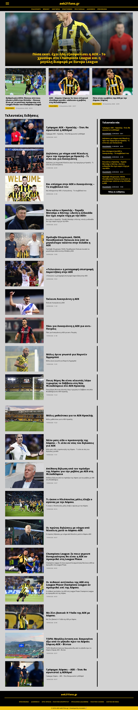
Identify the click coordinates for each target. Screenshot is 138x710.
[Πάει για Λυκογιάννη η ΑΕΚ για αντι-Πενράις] (24, 330)
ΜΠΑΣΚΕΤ (46, 9)
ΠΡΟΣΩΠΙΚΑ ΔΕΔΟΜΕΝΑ (79, 702)
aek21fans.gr (69, 694)
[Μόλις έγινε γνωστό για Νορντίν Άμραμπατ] (24, 359)
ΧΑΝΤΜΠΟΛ (56, 9)
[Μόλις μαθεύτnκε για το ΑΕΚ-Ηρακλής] (24, 418)
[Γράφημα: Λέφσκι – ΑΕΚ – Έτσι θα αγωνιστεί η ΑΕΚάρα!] (24, 674)
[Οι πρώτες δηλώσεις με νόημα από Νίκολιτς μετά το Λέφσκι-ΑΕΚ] (24, 532)
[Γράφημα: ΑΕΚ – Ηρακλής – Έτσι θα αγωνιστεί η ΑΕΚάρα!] (24, 132)
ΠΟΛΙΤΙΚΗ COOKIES (97, 702)
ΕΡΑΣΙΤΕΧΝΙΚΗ (67, 9)
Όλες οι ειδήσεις (116, 192)
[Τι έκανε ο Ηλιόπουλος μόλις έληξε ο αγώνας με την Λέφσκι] (24, 503)
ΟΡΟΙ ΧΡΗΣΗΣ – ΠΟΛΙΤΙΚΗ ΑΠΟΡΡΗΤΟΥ (55, 702)
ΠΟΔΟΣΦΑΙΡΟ (36, 9)
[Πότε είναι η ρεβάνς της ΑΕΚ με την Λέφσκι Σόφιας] (112, 81)
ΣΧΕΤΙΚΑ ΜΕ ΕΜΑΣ (112, 702)
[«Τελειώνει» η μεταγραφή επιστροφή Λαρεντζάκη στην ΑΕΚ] (24, 273)
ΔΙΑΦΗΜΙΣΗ (91, 9)
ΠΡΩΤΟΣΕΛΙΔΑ (79, 9)
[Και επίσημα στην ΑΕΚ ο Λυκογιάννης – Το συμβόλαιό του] (24, 188)
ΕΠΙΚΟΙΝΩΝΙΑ (102, 9)
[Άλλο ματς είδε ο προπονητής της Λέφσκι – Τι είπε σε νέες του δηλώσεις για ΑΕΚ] (24, 447)
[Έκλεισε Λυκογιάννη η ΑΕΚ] (24, 302)
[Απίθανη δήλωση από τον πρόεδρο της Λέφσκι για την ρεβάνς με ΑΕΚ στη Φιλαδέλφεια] (24, 475)
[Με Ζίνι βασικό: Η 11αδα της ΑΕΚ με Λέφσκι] (24, 617)
